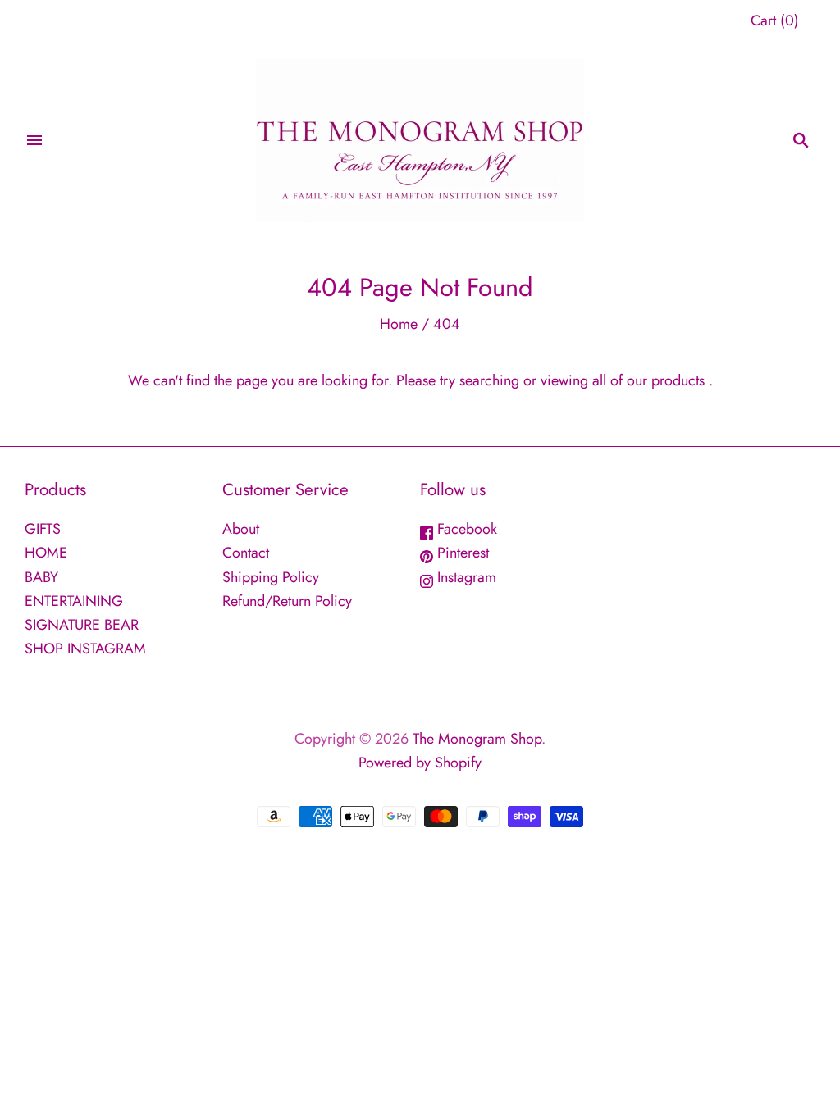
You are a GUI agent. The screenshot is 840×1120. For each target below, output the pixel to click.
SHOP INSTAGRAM (85, 648)
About (240, 529)
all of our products (648, 380)
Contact (245, 552)
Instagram (464, 577)
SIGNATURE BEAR (82, 624)
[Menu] (34, 140)
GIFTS (43, 529)
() (775, 20)
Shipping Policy (270, 577)
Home (399, 324)
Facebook (465, 529)
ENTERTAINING (74, 601)
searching (489, 380)
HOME (46, 552)
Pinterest (461, 552)
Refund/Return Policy (287, 601)
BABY (41, 577)
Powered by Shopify (420, 762)
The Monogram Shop (477, 738)
